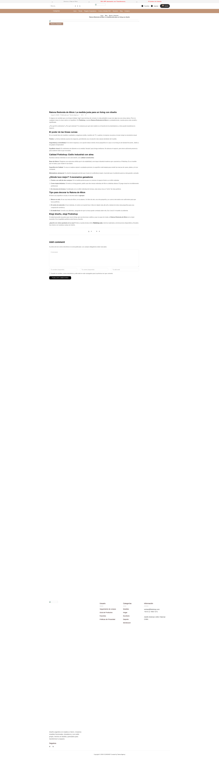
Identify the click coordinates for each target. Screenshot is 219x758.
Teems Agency (73, 115)
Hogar (143, 36)
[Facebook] (89, 231)
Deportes (144, 28)
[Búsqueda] (71, 6)
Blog (106, 15)
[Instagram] (75, 6)
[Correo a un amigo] (94, 231)
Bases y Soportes (113, 15)
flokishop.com (97, 223)
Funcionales (145, 31)
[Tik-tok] (79, 6)
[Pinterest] (91, 231)
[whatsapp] (99, 231)
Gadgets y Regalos (147, 34)
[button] (145, 6)
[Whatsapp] (77, 6)
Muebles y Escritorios (148, 45)
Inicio (102, 15)
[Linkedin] (96, 231)
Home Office (145, 39)
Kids (143, 42)
